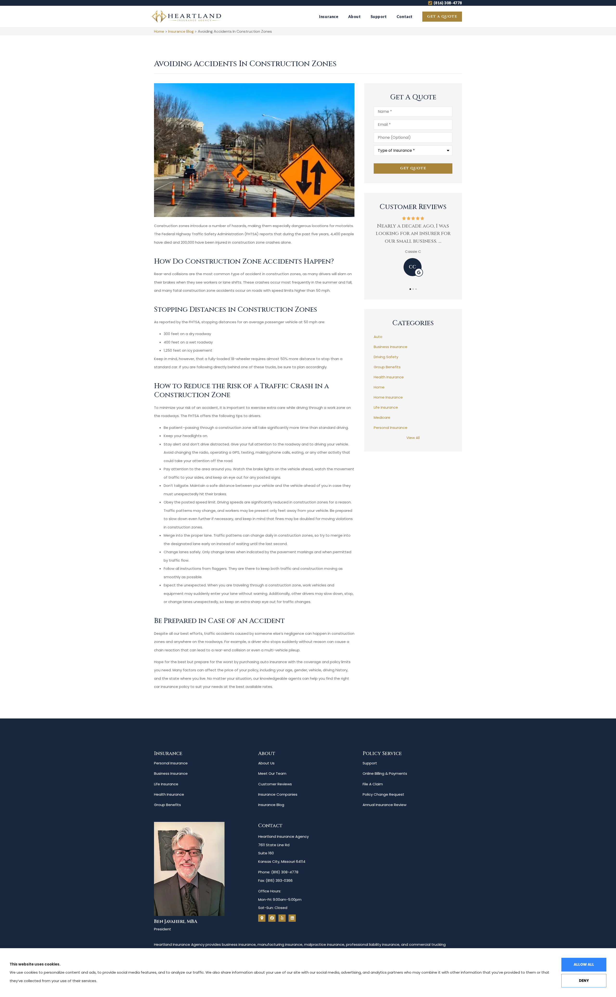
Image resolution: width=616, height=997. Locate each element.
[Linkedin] (292, 918)
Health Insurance (169, 794)
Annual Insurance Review (384, 804)
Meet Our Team (272, 773)
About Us (266, 763)
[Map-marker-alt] (261, 918)
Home (159, 31)
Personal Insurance (171, 763)
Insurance (328, 16)
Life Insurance (166, 784)
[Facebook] (272, 918)
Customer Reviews (275, 784)
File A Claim (373, 784)
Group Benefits (167, 804)
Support (379, 16)
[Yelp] (282, 918)
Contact (405, 16)
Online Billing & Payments (385, 773)
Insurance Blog (181, 31)
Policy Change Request (383, 794)
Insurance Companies (277, 794)
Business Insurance (171, 773)
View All (413, 437)
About (354, 16)
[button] (410, 289)
